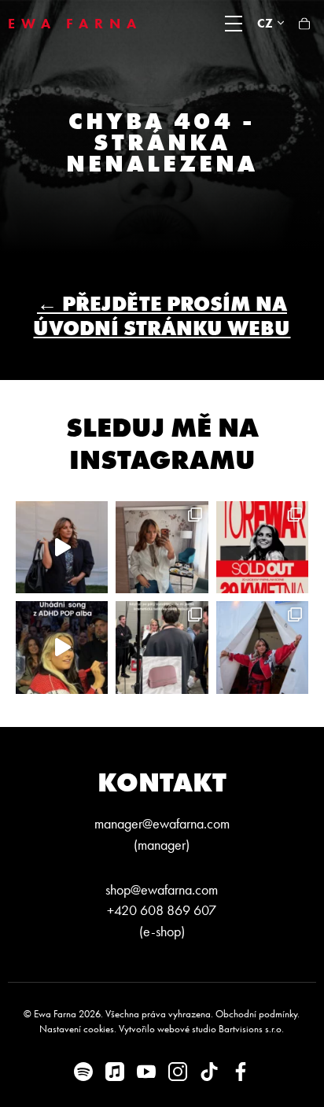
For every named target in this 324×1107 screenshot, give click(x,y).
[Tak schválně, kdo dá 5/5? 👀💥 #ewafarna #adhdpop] (62, 647)
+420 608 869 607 (161, 910)
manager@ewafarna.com (162, 823)
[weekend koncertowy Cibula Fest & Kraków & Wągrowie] (262, 647)
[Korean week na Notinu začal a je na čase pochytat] (62, 547)
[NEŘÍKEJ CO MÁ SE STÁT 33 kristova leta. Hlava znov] (162, 547)
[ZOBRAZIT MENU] (233, 23)
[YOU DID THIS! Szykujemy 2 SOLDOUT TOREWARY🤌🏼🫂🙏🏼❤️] (262, 547)
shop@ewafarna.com (161, 890)
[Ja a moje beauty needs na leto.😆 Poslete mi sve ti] (162, 647)
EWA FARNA (75, 23)
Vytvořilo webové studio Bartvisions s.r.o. (201, 1029)
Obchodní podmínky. (257, 1014)
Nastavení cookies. (77, 1029)
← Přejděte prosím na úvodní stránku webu (161, 316)
